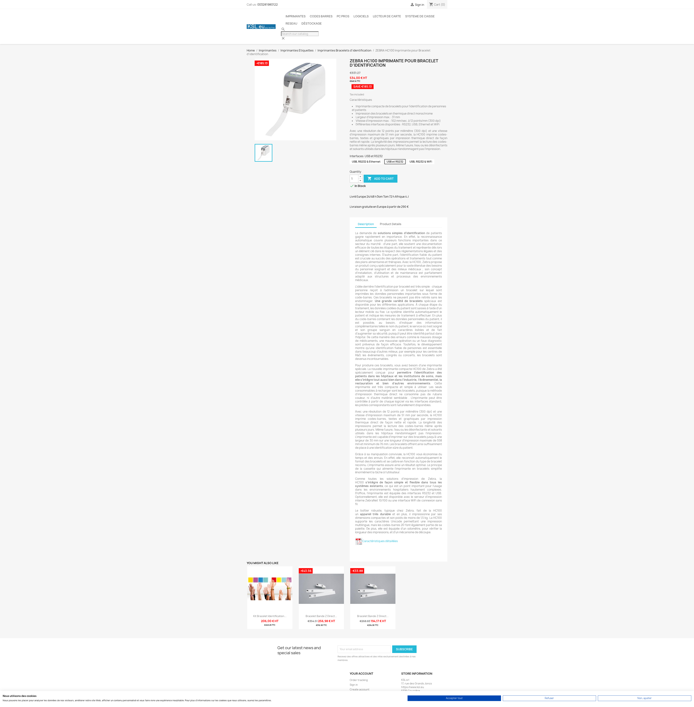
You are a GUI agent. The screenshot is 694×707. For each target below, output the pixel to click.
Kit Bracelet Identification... (269, 616)
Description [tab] (366, 224)
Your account (361, 674)
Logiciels (361, 16)
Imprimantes (296, 16)
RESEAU (291, 23)
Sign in (354, 684)
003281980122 (267, 5)
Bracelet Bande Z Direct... (321, 616)
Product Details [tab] (390, 224)
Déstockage (311, 23)
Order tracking (359, 680)
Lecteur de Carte (387, 16)
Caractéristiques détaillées (380, 541)
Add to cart (380, 178)
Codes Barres (321, 16)
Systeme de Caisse (420, 16)
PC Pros (343, 16)
